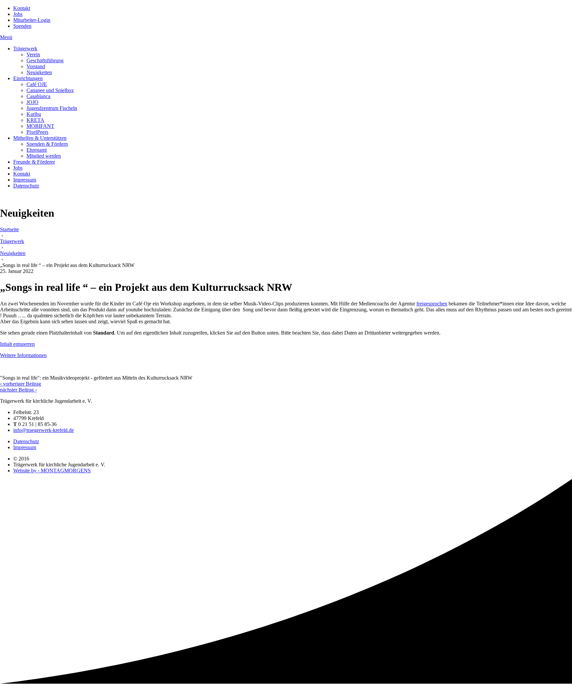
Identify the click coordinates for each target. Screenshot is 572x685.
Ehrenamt (36, 150)
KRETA (35, 120)
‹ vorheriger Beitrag (20, 384)
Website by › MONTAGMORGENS (52, 470)
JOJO (32, 102)
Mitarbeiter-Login (31, 20)
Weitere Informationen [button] (23, 355)
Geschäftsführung (45, 60)
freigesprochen (431, 303)
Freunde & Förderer (34, 162)
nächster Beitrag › (18, 390)
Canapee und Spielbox (50, 90)
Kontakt (21, 8)
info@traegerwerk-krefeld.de (43, 430)
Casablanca (38, 96)
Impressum (24, 180)
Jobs (18, 14)
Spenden (22, 26)
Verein (33, 54)
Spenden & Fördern (47, 144)
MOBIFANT (40, 126)
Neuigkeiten (39, 72)
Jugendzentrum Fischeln (51, 108)
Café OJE (36, 84)
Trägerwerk (25, 48)
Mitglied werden (43, 156)
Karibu (33, 114)
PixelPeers (37, 132)
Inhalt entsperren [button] (17, 344)
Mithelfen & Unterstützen (40, 138)
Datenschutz (26, 185)
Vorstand (35, 66)
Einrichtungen (28, 78)
